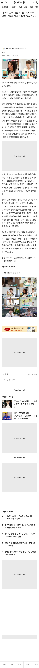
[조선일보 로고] (19, 2)
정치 (12, 664)
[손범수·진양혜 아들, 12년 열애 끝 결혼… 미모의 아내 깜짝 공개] (7, 404)
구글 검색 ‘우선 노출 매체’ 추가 (15, 49)
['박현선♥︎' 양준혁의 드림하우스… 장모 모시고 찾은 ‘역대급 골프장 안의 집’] (7, 416)
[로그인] (36, 2)
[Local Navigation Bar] (2, 2)
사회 (27, 664)
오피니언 (4, 664)
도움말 (29, 375)
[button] (2, 2)
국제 (19, 664)
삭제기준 (34, 375)
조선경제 (35, 664)
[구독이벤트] (19, 329)
